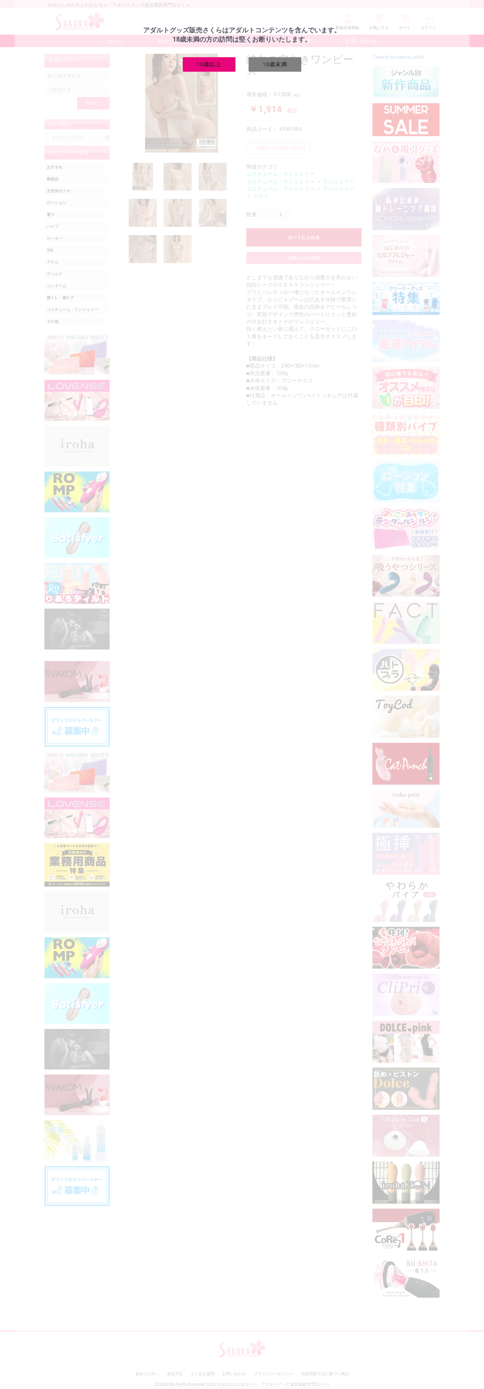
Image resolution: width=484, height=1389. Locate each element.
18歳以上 (209, 64)
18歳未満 (275, 64)
